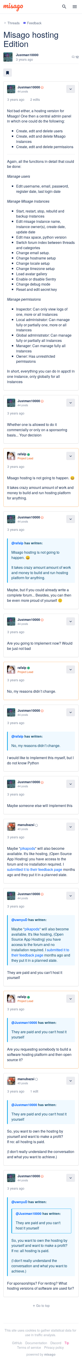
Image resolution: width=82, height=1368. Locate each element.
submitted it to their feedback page (34, 869)
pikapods (27, 848)
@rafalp (17, 543)
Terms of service (29, 1347)
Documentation (36, 1343)
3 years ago (15, 99)
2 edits (35, 99)
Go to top (41, 1305)
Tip (66, 1343)
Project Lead (25, 458)
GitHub (17, 1343)
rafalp (22, 454)
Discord (55, 1343)
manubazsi (26, 824)
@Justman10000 (24, 1022)
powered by (41, 1354)
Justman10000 (27, 54)
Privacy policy (54, 1347)
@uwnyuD (19, 919)
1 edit (34, 1091)
